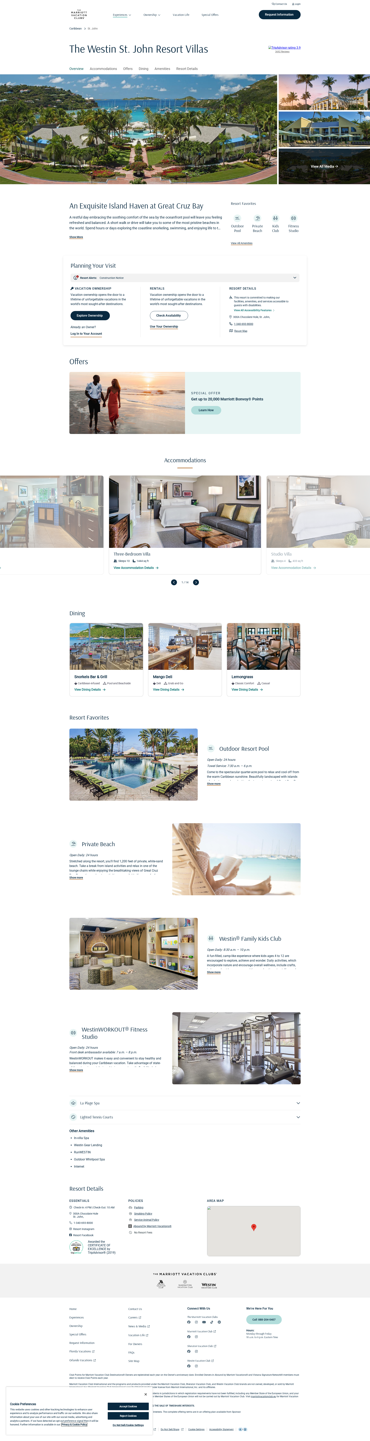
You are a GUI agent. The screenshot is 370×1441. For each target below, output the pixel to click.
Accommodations (103, 69)
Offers (128, 69)
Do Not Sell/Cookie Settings (128, 1425)
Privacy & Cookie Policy (74, 1424)
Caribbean (75, 28)
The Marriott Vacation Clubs (202, 1317)
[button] (185, 1103)
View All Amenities (241, 243)
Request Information (81, 1343)
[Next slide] (196, 582)
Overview (76, 69)
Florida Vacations (80, 1351)
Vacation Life (136, 1335)
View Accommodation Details (291, 568)
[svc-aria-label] (185, 1284)
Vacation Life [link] (181, 15)
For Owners (135, 1344)
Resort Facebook (83, 1235)
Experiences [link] (120, 15)
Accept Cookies (128, 1406)
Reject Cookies (128, 1415)
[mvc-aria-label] (161, 1284)
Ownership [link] (150, 15)
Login (297, 4)
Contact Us (281, 4)
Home (73, 1309)
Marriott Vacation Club (199, 1331)
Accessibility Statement (221, 1429)
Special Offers (77, 1334)
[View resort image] (324, 92)
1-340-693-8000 (243, 323)
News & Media (137, 1326)
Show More (76, 237)
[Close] (145, 1394)
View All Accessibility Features (253, 310)
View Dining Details (88, 689)
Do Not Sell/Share (170, 1429)
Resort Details (187, 69)
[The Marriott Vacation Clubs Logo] (79, 18)
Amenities (162, 69)
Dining (143, 69)
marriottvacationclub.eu (263, 1396)
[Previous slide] (174, 582)
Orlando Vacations (80, 1360)
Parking (138, 1207)
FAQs (131, 1352)
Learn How (206, 410)
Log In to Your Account (86, 333)
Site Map (133, 1361)
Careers (133, 1317)
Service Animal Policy (146, 1219)
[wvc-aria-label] (209, 1285)
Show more (214, 783)
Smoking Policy (143, 1213)
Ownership (75, 1326)
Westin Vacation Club (198, 1360)
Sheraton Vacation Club (200, 1346)
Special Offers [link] (210, 15)
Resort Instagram (83, 1229)
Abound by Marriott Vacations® (152, 1226)
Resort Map (240, 331)
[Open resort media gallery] (138, 129)
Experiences (76, 1317)
